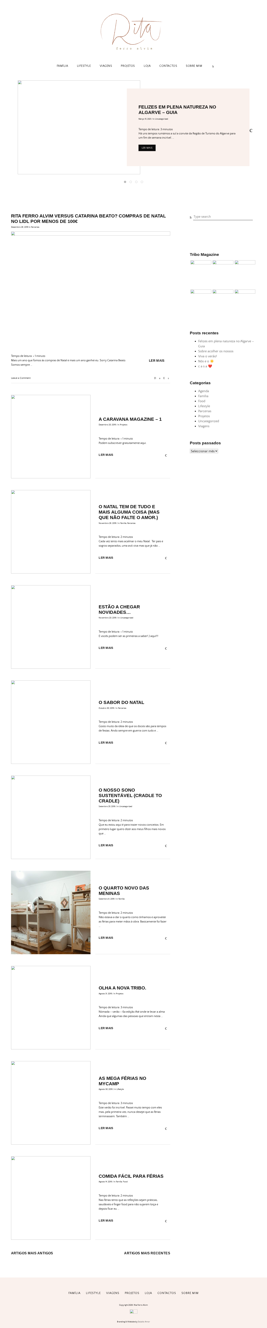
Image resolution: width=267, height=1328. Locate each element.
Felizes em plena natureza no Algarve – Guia (177, 109)
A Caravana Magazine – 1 (130, 419)
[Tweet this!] (168, 378)
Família (62, 66)
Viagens (106, 66)
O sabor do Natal (121, 702)
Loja (147, 66)
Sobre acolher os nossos (215, 351)
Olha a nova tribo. (122, 988)
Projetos (128, 66)
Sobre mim (194, 66)
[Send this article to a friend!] (155, 378)
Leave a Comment (21, 378)
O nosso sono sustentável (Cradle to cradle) (130, 795)
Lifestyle (84, 66)
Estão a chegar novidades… (119, 609)
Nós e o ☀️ (206, 361)
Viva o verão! (207, 356)
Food (125, 1181)
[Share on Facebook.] (159, 378)
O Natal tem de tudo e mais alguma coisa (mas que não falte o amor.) (129, 512)
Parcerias (35, 227)
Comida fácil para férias (131, 1176)
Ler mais (147, 148)
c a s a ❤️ (205, 366)
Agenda (203, 391)
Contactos (168, 66)
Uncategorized (161, 119)
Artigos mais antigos (32, 1253)
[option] (133, 127)
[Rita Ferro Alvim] (133, 50)
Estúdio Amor (144, 1321)
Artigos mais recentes (147, 1253)
